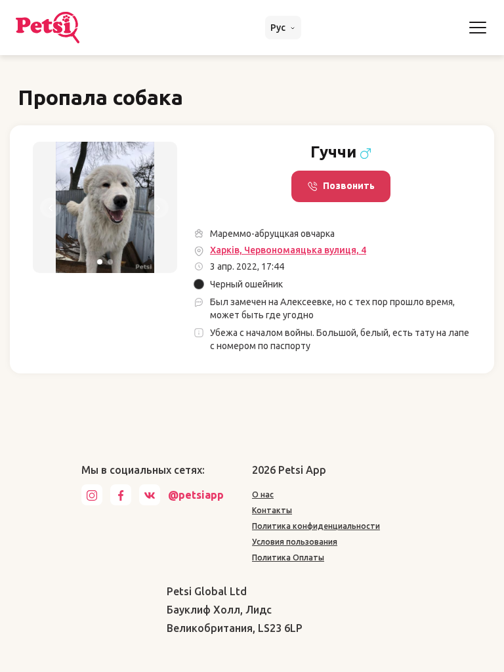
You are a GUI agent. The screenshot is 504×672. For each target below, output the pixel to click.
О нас (263, 494)
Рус (278, 27)
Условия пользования (294, 541)
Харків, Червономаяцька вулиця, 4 (288, 250)
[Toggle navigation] (477, 27)
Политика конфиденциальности (316, 526)
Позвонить (349, 185)
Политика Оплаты (288, 557)
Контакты (272, 510)
